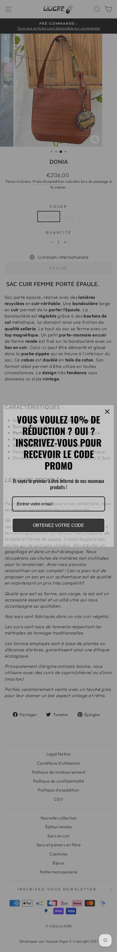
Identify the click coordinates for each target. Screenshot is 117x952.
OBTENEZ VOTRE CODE (58, 525)
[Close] (107, 411)
